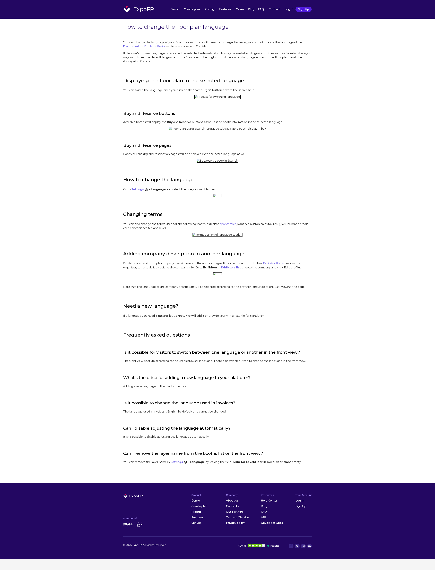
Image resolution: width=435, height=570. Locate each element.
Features (225, 9)
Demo (174, 9)
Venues (196, 522)
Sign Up (303, 9)
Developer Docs (272, 522)
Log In (289, 9)
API (263, 517)
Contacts (232, 506)
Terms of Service (237, 517)
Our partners (234, 511)
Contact (274, 9)
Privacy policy (235, 522)
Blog (251, 9)
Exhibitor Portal (155, 46)
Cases (240, 9)
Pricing (209, 9)
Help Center (269, 500)
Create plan (192, 9)
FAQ (261, 9)
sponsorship (228, 224)
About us (232, 500)
